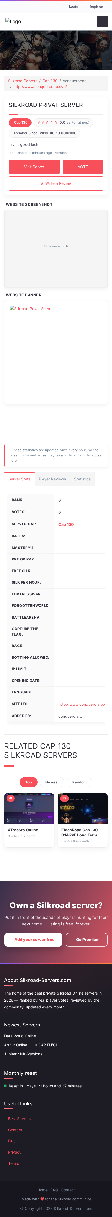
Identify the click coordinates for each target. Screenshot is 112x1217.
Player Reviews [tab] (52, 479)
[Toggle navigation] (102, 21)
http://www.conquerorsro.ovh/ (40, 86)
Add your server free (34, 939)
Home (42, 1190)
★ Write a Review (56, 183)
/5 (63, 122)
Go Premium (87, 939)
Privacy (14, 1152)
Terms (13, 1163)
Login (73, 6)
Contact (15, 1129)
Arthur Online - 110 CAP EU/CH (31, 1045)
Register (96, 7)
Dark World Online (20, 1036)
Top (28, 782)
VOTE (83, 166)
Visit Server (34, 166)
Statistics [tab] (82, 479)
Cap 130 (50, 80)
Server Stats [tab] (19, 479)
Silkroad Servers (22, 80)
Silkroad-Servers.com (73, 1208)
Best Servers (19, 1118)
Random (79, 782)
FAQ (11, 1141)
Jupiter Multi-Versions (23, 1054)
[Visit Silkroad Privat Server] (56, 249)
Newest (52, 782)
